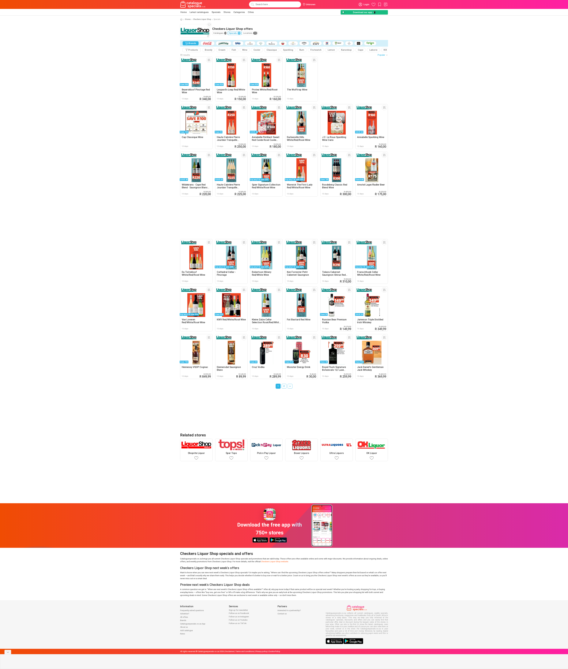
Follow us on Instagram (239, 617)
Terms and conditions (244, 651)
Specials (216, 12)
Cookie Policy (274, 651)
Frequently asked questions (192, 610)
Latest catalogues (199, 12)
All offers (184, 617)
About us (184, 627)
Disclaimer (229, 651)
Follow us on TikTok (238, 623)
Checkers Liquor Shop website (274, 561)
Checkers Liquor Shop (202, 19)
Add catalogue (186, 630)
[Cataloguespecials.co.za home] (192, 4)
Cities (251, 12)
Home (183, 12)
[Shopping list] (385, 4)
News (182, 634)
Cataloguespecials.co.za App (192, 624)
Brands (183, 620)
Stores (226, 12)
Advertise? (184, 614)
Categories (239, 12)
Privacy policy (261, 651)
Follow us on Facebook (239, 613)
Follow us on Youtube (238, 620)
